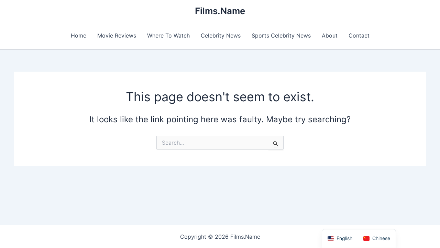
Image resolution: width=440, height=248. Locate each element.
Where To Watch (168, 35)
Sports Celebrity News (281, 35)
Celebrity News (221, 35)
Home (78, 35)
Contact (359, 35)
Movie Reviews (116, 35)
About (330, 35)
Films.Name (220, 11)
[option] (377, 238)
